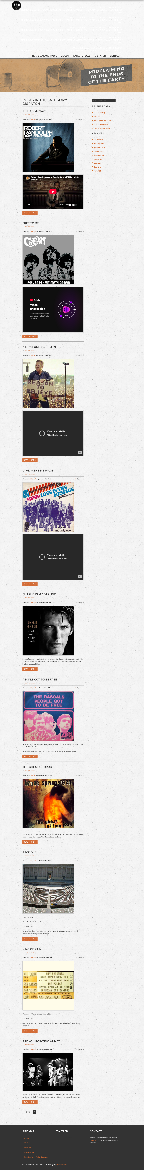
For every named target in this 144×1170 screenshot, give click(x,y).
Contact (115, 56)
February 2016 (99, 139)
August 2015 (98, 159)
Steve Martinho (61, 1164)
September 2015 (99, 155)
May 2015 (97, 171)
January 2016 (99, 143)
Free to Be (30, 223)
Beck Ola (29, 852)
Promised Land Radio (44, 56)
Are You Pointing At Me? (41, 1041)
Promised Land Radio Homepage (36, 1157)
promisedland (29, 114)
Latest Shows (81, 56)
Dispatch (100, 56)
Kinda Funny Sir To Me (39, 346)
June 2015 (97, 167)
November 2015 (99, 147)
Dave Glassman (30, 474)
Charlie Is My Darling (39, 594)
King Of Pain (31, 949)
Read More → (30, 213)
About (65, 56)
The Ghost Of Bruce (37, 767)
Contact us (93, 1140)
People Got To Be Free (39, 679)
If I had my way (34, 111)
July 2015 (97, 163)
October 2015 (99, 151)
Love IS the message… (38, 470)
